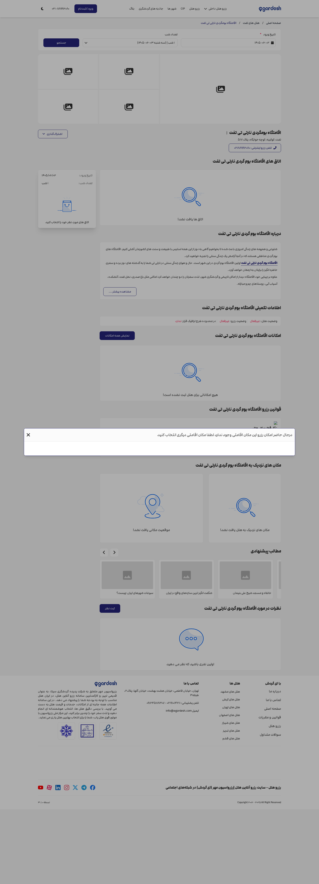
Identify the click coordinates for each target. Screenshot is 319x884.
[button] (28, 435)
